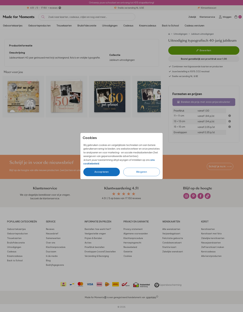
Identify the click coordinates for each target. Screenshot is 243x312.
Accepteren (101, 171)
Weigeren (141, 171)
